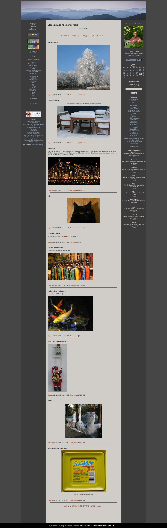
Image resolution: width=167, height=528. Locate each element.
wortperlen (33, 98)
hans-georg (33, 73)
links (133, 102)
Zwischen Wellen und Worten (33, 135)
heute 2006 (133, 135)
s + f (134, 145)
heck (33, 75)
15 (140, 72)
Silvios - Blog (33, 141)
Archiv (33, 25)
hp (134, 104)
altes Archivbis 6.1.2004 (33, 52)
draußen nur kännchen (33, 70)
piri (33, 84)
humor (134, 116)
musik (134, 113)
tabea (33, 92)
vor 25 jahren (134, 146)
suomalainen (33, 89)
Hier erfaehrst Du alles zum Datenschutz (95, 526)
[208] (93, 36)
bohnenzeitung (33, 65)
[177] (87, 36)
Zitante (33, 119)
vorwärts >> (99, 36)
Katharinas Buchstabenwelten (33, 140)
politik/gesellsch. (134, 118)
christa (33, 68)
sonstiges (134, 121)
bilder (134, 101)
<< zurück (64, 36)
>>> (144, 66)
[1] (68, 36)
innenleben (133, 119)
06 (133, 70)
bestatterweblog (33, 64)
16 (143, 72)
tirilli (33, 93)
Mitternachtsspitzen (33, 121)
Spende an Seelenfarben (134, 53)
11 (127, 72)
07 (137, 70)
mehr (134, 157)
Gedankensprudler (33, 132)
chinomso (33, 67)
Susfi (33, 126)
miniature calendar (33, 59)
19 (130, 74)
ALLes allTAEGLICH (33, 127)
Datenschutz (33, 29)
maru (33, 82)
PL (84, 95)
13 (133, 72)
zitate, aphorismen (134, 112)
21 (137, 74)
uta (33, 97)
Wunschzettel (134, 51)
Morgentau (33, 130)
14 (137, 72)
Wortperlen (33, 129)
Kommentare (74, 95)
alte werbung (134, 126)
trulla (33, 95)
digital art (134, 127)
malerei (134, 132)
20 (133, 74)
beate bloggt (134, 143)
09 (143, 70)
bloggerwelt (134, 105)
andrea (33, 62)
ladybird (33, 78)
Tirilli (33, 138)
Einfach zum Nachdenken (33, 137)
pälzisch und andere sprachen (134, 138)
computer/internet (133, 110)
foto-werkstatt (33, 71)
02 (143, 69)
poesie (134, 107)
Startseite (33, 23)
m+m (133, 137)
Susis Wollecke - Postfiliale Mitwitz (33, 124)
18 (127, 74)
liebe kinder (134, 124)
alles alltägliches (134, 99)
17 (124, 74)
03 (124, 70)
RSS (80, 95)
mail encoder (33, 103)
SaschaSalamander (33, 134)
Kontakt (33, 26)
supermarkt (33, 90)
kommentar (134, 123)
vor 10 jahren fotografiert (134, 141)
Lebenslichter (33, 123)
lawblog (33, 81)
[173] (73, 36)
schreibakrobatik (134, 140)
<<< (123, 66)
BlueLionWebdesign (37, 145)
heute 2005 (133, 129)
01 (140, 69)
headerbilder (134, 134)
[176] (84, 36)
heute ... (133, 115)
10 (124, 72)
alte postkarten (134, 130)
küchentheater (33, 76)
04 (127, 70)
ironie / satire (134, 108)
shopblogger (33, 86)
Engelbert (51, 95)
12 (130, 72)
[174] (77, 36)
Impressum (33, 28)
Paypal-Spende (134, 55)
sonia (33, 87)
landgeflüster (33, 79)
